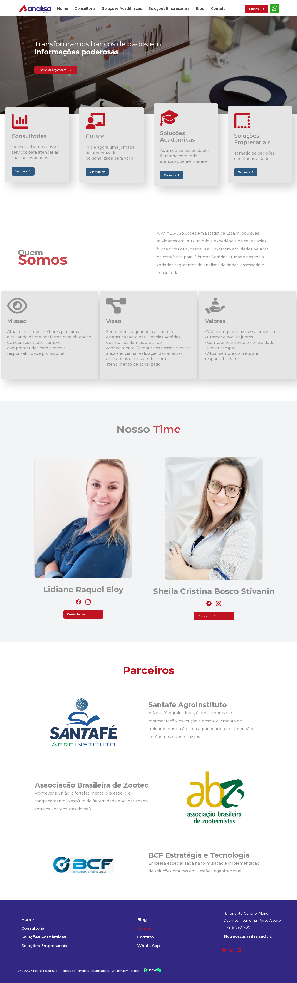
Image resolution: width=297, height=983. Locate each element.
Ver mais (21, 171)
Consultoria (85, 9)
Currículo (74, 614)
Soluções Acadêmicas (122, 9)
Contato (218, 9)
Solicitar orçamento (54, 70)
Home (62, 9)
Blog (200, 9)
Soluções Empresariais (169, 9)
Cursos (255, 9)
